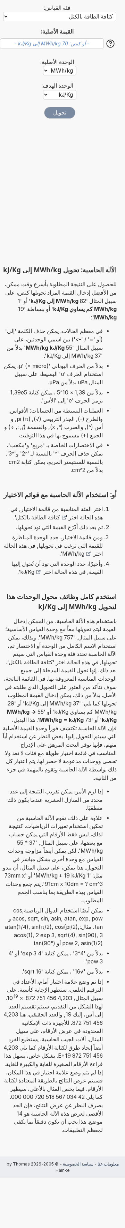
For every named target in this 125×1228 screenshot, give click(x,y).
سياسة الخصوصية (78, 1164)
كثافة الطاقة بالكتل (38, 517)
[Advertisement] (62, 192)
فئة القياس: (57, 8)
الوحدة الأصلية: (57, 62)
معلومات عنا (108, 1164)
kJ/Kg (27, 572)
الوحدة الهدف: (57, 85)
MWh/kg (73, 553)
